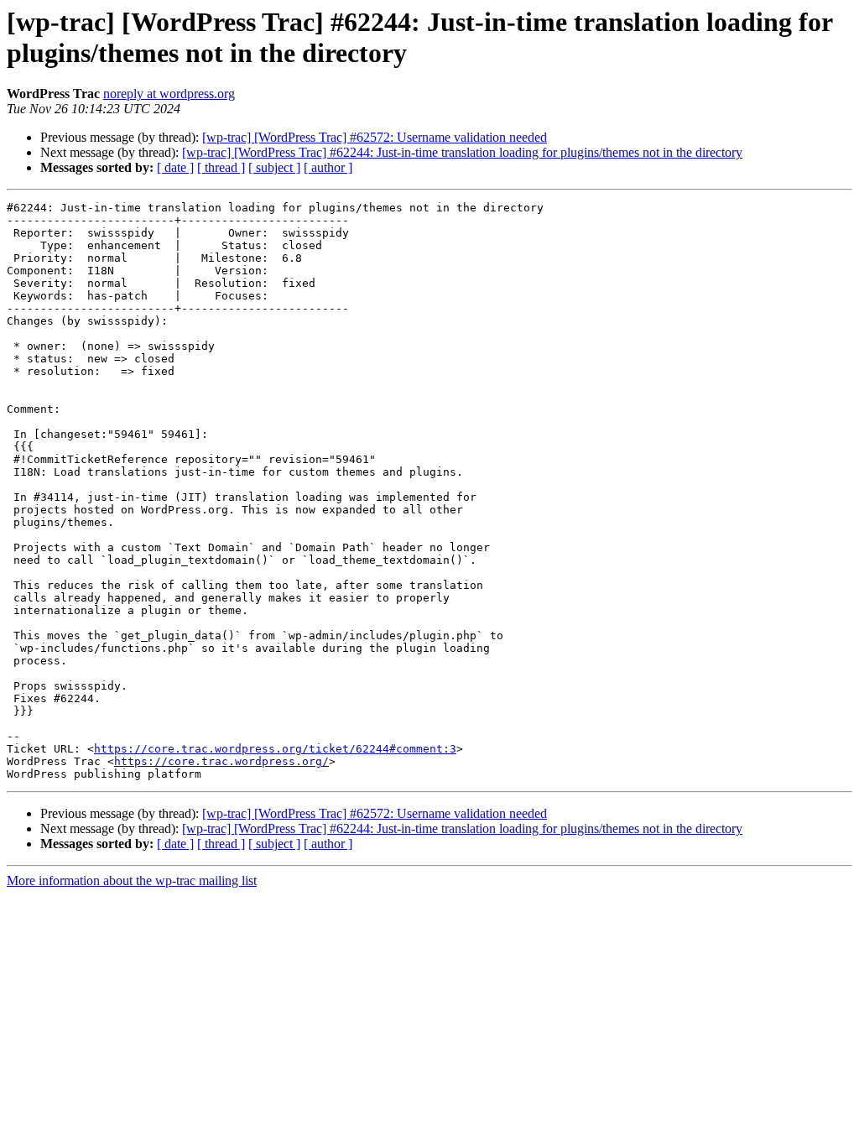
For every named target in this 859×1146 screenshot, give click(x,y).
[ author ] (328, 167)
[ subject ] (274, 167)
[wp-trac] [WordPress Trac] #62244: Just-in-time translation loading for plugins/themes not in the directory (462, 152)
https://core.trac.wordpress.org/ (221, 761)
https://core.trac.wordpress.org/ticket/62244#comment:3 (275, 748)
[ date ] (175, 167)
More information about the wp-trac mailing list (132, 880)
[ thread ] (221, 167)
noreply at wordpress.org (169, 93)
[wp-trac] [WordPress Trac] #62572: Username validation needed (374, 137)
